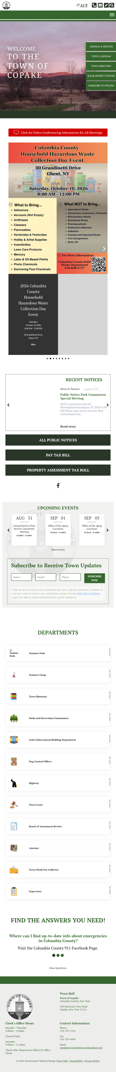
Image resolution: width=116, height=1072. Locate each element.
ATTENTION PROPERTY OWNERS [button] (68, 323)
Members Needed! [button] (56, 323)
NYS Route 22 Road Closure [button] (50, 323)
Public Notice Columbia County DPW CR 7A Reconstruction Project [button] (53, 323)
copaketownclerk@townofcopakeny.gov (81, 1012)
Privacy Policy (92, 1025)
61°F (84, 5)
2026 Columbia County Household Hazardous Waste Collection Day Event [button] (59, 323)
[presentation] (8, 369)
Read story (68, 391)
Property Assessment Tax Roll (58, 434)
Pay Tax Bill (58, 419)
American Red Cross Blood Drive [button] (65, 323)
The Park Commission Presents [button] (62, 323)
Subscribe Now (95, 542)
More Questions (58, 932)
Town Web (62, 1025)
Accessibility (76, 1025)
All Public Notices (58, 404)
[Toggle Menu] (112, 14)
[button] (11, 231)
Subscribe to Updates (88, 558)
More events (58, 514)
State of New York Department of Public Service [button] (47, 323)
